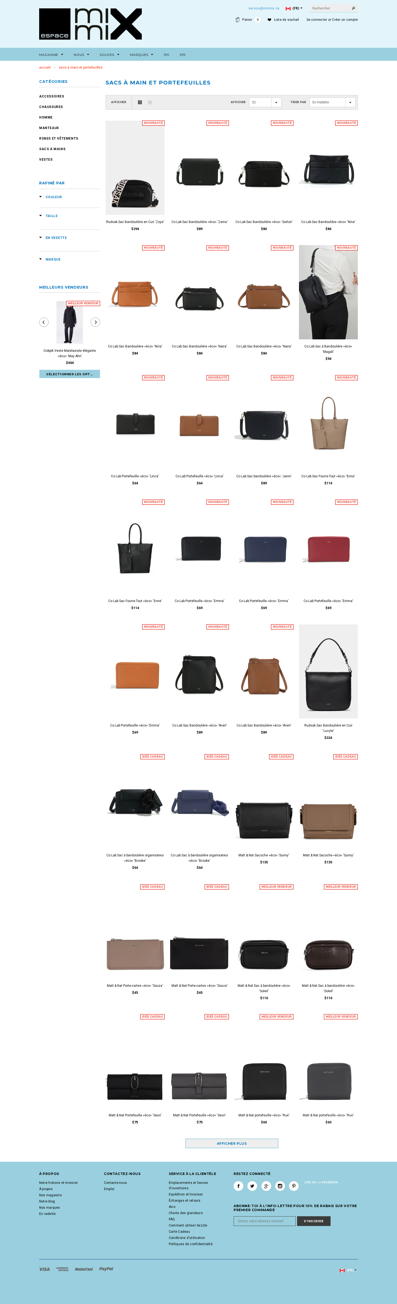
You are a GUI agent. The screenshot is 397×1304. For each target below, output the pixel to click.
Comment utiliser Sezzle (188, 1225)
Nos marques (49, 1208)
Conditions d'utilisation (187, 1238)
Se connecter (317, 20)
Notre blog (47, 1201)
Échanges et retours (185, 1200)
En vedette (47, 1214)
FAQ (172, 1219)
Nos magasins (50, 1195)
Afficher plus (232, 1143)
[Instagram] (280, 1186)
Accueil (45, 67)
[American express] (62, 1269)
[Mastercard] (84, 1269)
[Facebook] (238, 1186)
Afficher (118, 102)
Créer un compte (345, 20)
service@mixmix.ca (263, 8)
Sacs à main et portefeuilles (81, 67)
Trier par (298, 102)
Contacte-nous (115, 1183)
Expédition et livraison (186, 1194)
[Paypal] (106, 1269)
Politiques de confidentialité (191, 1244)
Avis (172, 1207)
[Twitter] (252, 1186)
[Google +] (266, 1186)
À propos (46, 1189)
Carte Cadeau (179, 1232)
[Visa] (45, 1269)
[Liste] (150, 102)
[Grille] (140, 102)
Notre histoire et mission (58, 1183)
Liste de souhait (286, 20)
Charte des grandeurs (186, 1213)
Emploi (109, 1189)
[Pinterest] (294, 1186)
